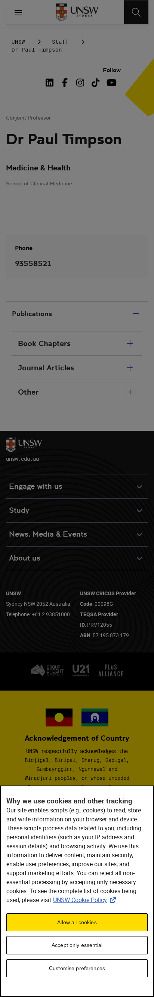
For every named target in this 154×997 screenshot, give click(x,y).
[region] (77, 891)
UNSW (18, 41)
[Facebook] (65, 83)
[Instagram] (80, 83)
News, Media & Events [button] (48, 534)
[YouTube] (111, 83)
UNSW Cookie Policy (86, 900)
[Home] (77, 12)
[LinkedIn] (50, 83)
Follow (112, 70)
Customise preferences (77, 968)
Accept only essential (77, 945)
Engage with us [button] (35, 486)
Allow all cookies (76, 922)
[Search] (136, 12)
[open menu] (18, 12)
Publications (32, 314)
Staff (60, 41)
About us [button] (24, 558)
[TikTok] (95, 83)
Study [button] (19, 510)
